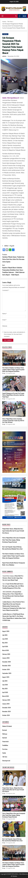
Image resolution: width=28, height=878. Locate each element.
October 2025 (6, 669)
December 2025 (6, 662)
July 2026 (4, 635)
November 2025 (6, 666)
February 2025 (6, 700)
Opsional (4, 738)
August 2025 (5, 677)
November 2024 (6, 711)
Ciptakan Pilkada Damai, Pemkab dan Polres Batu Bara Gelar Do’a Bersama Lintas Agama (13, 258)
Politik (4, 753)
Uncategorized (6, 761)
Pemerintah (5, 741)
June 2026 (5, 639)
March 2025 (5, 696)
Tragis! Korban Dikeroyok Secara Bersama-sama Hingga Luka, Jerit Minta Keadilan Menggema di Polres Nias (13, 586)
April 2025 (5, 692)
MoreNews (22, 874)
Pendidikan (5, 745)
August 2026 (5, 631)
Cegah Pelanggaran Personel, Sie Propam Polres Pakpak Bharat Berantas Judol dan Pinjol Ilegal (13, 395)
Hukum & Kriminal (7, 726)
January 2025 (5, 704)
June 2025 (5, 685)
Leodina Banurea (7, 602)
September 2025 (6, 673)
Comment (5, 290)
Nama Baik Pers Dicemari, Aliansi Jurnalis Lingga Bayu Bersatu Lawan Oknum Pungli (13, 578)
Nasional (4, 730)
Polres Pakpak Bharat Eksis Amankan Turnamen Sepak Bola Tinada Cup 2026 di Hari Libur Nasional (13, 420)
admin (4, 56)
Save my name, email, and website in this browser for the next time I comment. (14, 334)
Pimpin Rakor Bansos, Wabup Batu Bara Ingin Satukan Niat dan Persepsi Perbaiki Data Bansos (13, 531)
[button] (2, 16)
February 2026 (6, 654)
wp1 (4, 373)
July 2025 (4, 681)
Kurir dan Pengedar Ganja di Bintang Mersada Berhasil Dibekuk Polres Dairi (12, 840)
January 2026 (5, 658)
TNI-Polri (5, 34)
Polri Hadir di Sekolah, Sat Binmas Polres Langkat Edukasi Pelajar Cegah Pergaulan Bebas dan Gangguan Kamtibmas (13, 369)
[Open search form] (16, 15)
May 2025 (5, 688)
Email (4, 320)
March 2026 (5, 650)
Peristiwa (4, 749)
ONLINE (24, 16)
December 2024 (6, 708)
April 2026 (5, 646)
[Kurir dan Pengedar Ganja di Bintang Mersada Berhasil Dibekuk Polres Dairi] (14, 829)
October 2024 (6, 715)
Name (4, 313)
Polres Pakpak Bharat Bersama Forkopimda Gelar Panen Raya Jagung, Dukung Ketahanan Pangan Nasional (13, 540)
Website (4, 326)
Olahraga (4, 734)
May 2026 (5, 643)
